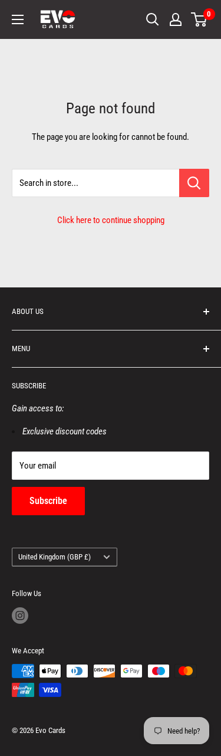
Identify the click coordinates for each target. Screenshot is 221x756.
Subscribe (48, 500)
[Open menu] (18, 19)
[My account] (176, 19)
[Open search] (152, 19)
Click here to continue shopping (110, 220)
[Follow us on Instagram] (20, 615)
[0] (199, 19)
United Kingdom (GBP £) (54, 556)
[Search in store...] (194, 183)
